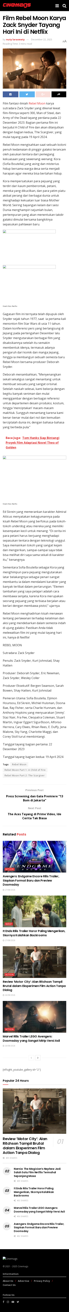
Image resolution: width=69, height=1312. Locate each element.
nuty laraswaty (15, 39)
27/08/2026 (9, 890)
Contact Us (9, 1285)
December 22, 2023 (41, 39)
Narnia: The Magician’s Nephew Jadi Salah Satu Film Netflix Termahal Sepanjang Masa (37, 1172)
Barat (9, 924)
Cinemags (23, 1266)
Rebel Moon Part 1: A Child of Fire (25, 770)
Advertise (23, 1281)
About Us (8, 1281)
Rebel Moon (37, 103)
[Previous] (31, 1057)
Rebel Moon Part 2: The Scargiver (25, 775)
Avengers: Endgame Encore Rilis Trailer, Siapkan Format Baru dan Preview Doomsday (31, 880)
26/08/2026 (9, 995)
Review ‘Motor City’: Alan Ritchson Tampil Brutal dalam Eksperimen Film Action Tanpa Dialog (34, 986)
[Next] (38, 1057)
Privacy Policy (42, 1281)
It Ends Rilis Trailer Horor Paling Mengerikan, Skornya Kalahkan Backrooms (34, 933)
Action (10, 869)
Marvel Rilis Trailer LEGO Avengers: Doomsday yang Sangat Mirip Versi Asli (31, 1038)
